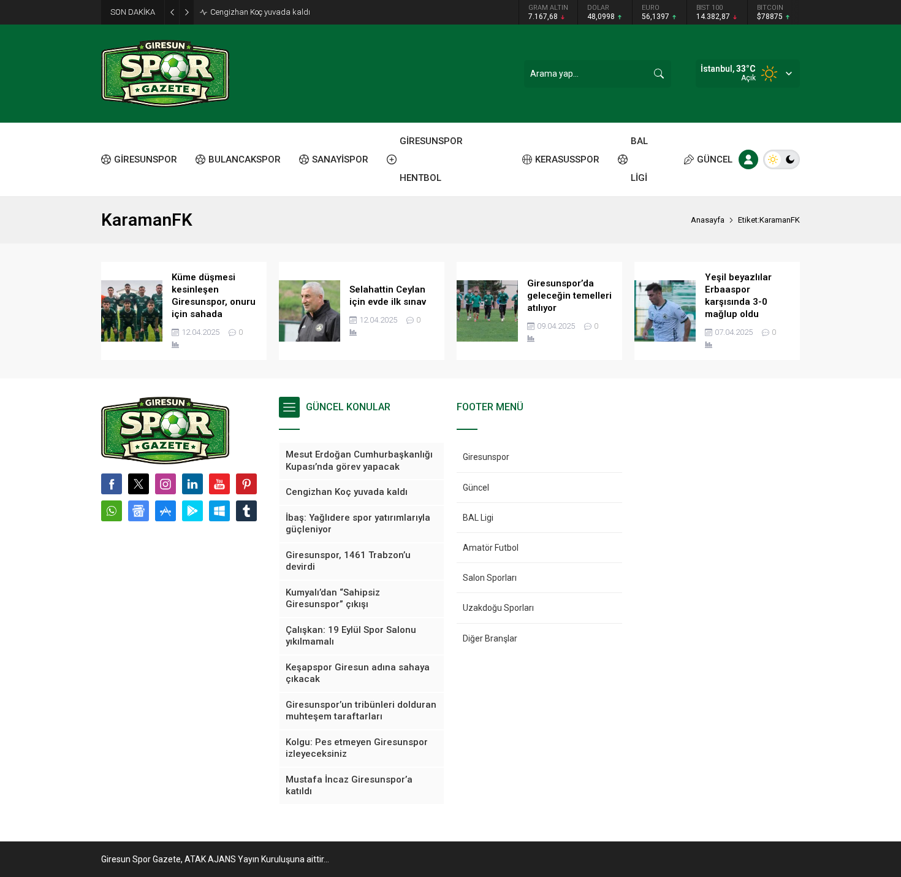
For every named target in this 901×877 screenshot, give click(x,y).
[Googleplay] (192, 510)
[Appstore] (165, 510)
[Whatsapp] (111, 510)
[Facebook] (111, 483)
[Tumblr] (246, 510)
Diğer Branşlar (490, 638)
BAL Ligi (478, 518)
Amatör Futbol (491, 548)
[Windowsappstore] (219, 510)
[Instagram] (165, 483)
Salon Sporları (490, 578)
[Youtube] (219, 483)
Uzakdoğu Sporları (498, 608)
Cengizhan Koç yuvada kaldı (260, 12)
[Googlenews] (138, 510)
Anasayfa (707, 219)
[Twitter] (138, 483)
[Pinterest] (246, 483)
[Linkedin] (192, 483)
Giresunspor (486, 457)
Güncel (476, 487)
